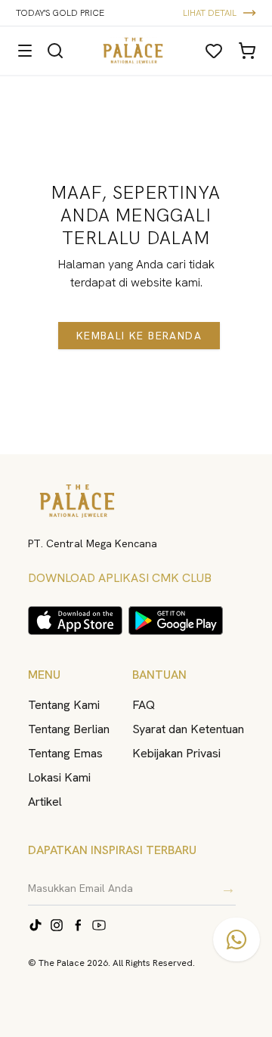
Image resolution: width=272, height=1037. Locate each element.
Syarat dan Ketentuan (188, 729)
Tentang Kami (64, 705)
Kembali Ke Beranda (139, 335)
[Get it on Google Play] (175, 620)
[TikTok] (35, 925)
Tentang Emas (65, 753)
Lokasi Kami (59, 777)
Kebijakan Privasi (176, 753)
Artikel (45, 801)
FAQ (143, 705)
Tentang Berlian (69, 729)
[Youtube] (99, 925)
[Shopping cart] (247, 51)
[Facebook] (77, 925)
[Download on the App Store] (75, 620)
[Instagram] (56, 925)
